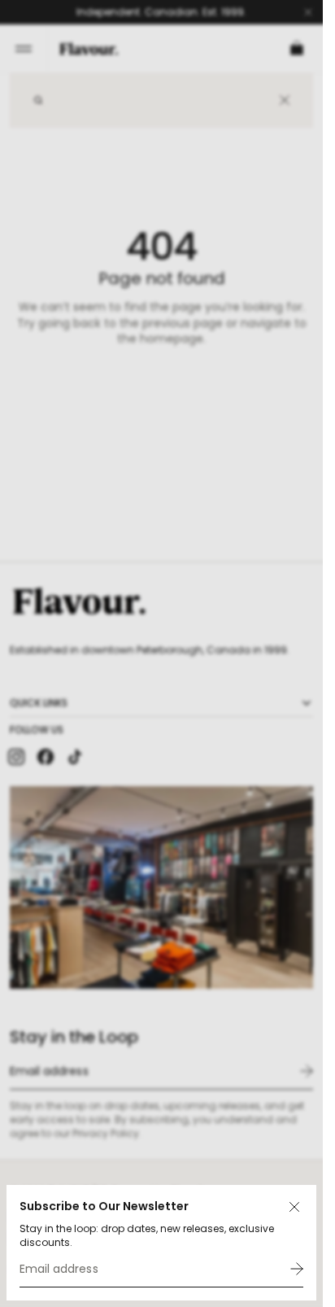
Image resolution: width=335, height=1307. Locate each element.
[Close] (294, 1207)
